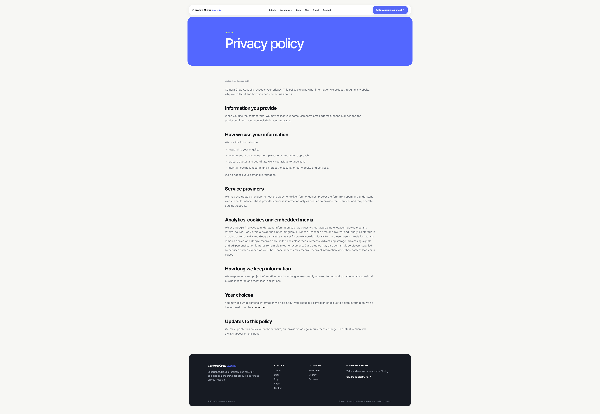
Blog (307, 10)
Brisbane (313, 379)
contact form (260, 307)
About (316, 10)
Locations (285, 10)
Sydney (313, 374)
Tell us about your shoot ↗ (390, 10)
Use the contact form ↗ (358, 377)
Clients (272, 10)
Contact (327, 10)
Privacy (342, 401)
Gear (298, 10)
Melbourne (314, 370)
